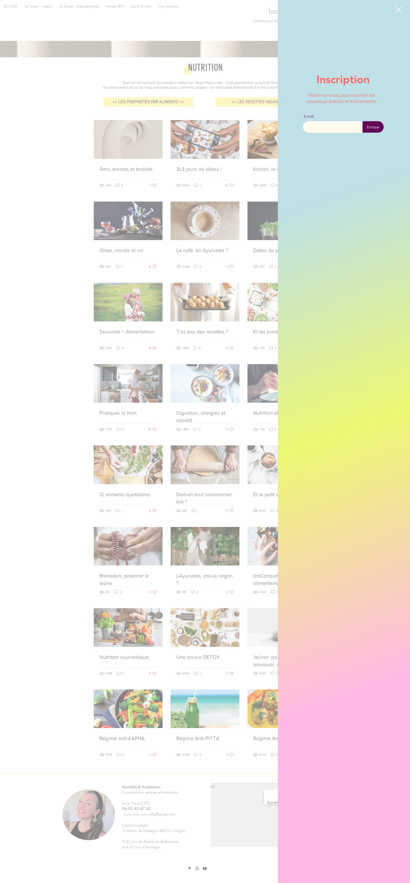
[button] (399, 10)
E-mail (309, 116)
